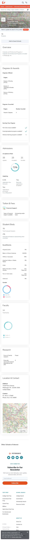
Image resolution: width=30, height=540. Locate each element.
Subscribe (15, 483)
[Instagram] (21, 457)
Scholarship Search (21, 501)
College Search (20, 496)
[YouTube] (17, 457)
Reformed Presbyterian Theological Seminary (17, 18)
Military (4, 506)
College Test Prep (6, 496)
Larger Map (22, 431)
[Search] (23, 2)
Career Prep (5, 503)
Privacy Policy (6, 527)
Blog (17, 530)
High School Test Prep (8, 509)
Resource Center (20, 504)
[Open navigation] (26, 2)
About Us (18, 521)
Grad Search (19, 498)
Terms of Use (5, 529)
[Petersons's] (3, 2)
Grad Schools (9, 6)
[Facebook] (12, 457)
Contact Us (19, 524)
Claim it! (26, 29)
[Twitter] (8, 457)
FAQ (17, 527)
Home (2, 6)
